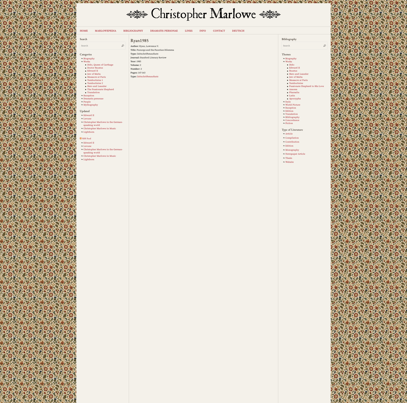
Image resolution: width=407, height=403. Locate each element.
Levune (87, 118)
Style (288, 101)
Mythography (90, 104)
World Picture (292, 104)
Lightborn (88, 131)
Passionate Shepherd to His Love (306, 86)
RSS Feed (86, 138)
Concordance (292, 120)
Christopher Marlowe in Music (99, 128)
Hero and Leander (97, 86)
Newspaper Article (295, 153)
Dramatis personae (93, 98)
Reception (88, 95)
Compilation (292, 137)
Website (289, 162)
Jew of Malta (94, 73)
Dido (291, 64)
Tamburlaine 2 (95, 83)
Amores (293, 89)
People (87, 101)
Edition (289, 111)
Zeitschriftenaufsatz (147, 76)
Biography (89, 58)
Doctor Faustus (95, 67)
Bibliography (292, 117)
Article (289, 133)
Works (86, 61)
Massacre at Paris (96, 77)
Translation (93, 92)
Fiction (289, 123)
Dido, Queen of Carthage (100, 64)
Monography (292, 149)
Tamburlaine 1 (95, 80)
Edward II (92, 70)
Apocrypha (295, 98)
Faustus (293, 70)
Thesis (288, 158)
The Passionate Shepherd (100, 89)
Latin (292, 95)
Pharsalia (294, 92)
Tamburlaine (296, 83)
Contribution (292, 141)
